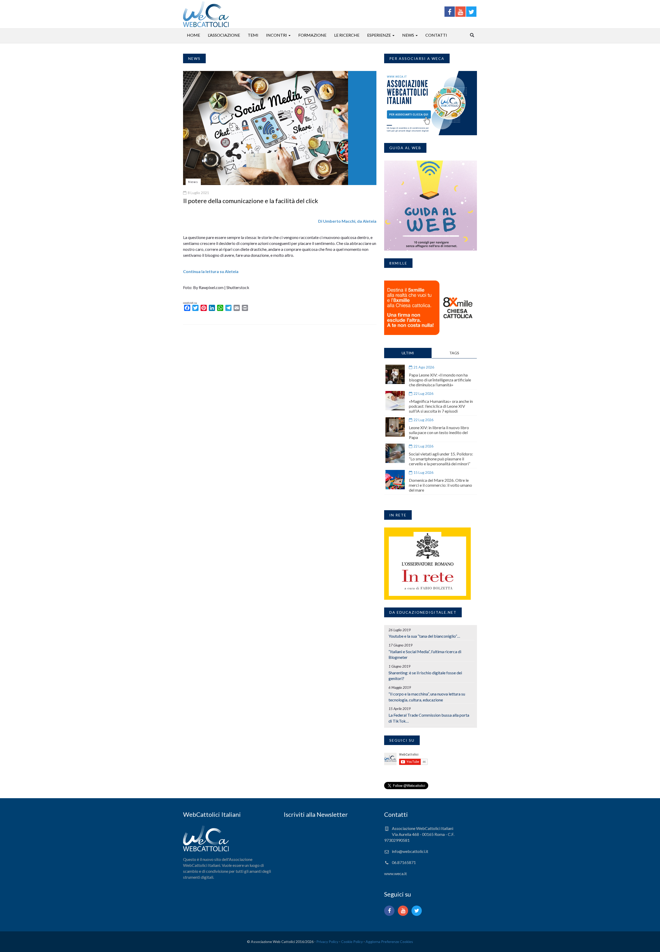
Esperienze (379, 35)
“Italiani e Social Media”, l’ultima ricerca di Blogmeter (425, 654)
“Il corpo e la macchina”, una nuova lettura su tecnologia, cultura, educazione (427, 696)
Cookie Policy (352, 941)
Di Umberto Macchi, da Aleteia (347, 221)
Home (193, 35)
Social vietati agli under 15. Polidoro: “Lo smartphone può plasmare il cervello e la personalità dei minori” (441, 458)
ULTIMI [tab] (408, 353)
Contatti (436, 35)
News (408, 35)
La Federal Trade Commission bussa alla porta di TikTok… (429, 718)
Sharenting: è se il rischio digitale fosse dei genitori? (425, 675)
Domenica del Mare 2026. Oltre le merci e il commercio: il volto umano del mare (440, 485)
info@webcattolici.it (410, 851)
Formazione (312, 35)
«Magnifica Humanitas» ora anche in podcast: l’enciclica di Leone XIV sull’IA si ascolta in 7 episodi (441, 406)
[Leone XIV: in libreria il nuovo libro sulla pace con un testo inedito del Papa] (395, 427)
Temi (253, 35)
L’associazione (224, 35)
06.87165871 (404, 862)
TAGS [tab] (454, 353)
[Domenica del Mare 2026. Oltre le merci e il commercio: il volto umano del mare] (395, 479)
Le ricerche (346, 35)
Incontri (276, 35)
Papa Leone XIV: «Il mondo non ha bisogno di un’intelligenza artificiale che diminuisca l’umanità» (440, 379)
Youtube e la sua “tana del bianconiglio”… (424, 636)
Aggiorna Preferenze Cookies (389, 941)
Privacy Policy (327, 941)
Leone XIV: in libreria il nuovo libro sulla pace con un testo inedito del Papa (439, 432)
